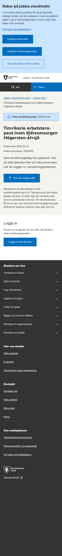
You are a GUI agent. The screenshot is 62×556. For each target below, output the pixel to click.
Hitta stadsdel (11, 353)
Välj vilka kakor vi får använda (23, 63)
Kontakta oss (10, 391)
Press (7, 417)
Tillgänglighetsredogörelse (18, 437)
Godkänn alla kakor (17, 39)
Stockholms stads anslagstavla (20, 370)
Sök (18, 87)
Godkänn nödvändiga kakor (22, 51)
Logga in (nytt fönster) (20, 242)
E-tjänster (9, 362)
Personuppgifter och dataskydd (20, 446)
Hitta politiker (11, 399)
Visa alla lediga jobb (24, 178)
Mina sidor (9, 408)
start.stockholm (12, 477)
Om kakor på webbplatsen (16, 29)
